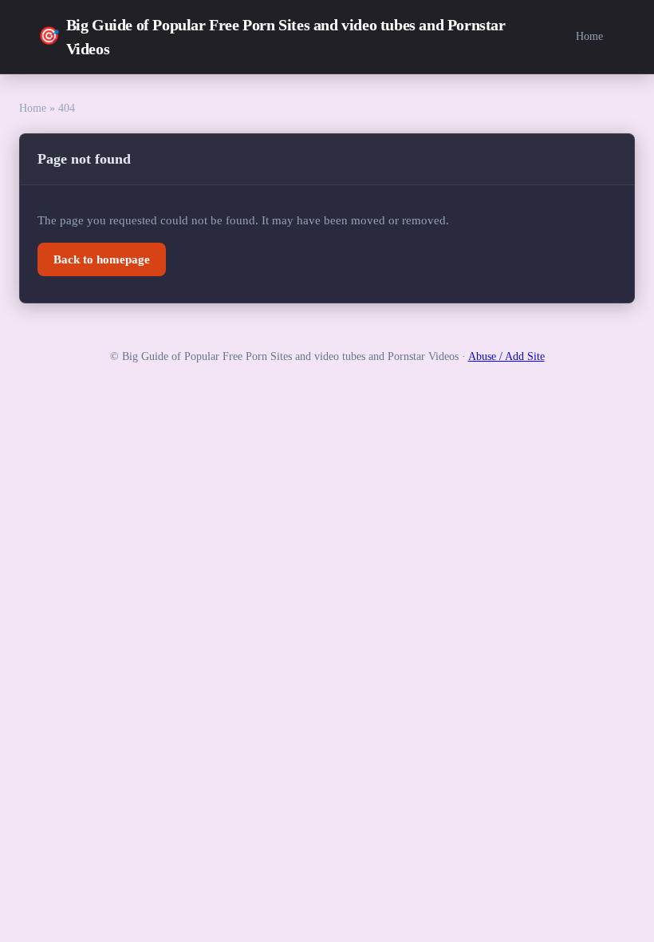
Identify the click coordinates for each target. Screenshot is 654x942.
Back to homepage (101, 259)
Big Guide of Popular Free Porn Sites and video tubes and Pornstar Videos (272, 36)
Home (589, 36)
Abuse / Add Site (506, 356)
